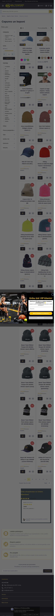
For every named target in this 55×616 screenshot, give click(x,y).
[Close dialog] (53, 294)
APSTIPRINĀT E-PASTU (41, 313)
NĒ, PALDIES (40, 317)
